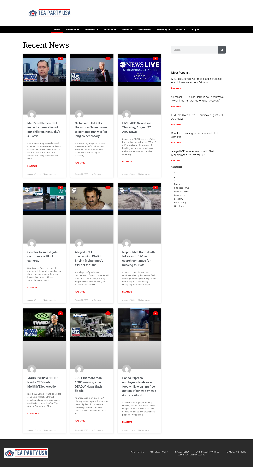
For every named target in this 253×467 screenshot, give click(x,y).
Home (57, 29)
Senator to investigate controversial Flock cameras (42, 256)
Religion (195, 29)
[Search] (222, 50)
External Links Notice (207, 452)
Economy (178, 198)
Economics (89, 29)
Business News (181, 187)
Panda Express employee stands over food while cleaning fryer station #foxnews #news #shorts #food (139, 386)
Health (179, 29)
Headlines (71, 29)
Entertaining (180, 202)
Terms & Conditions (235, 452)
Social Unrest (144, 29)
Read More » (33, 166)
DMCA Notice (137, 452)
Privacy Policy (181, 452)
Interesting (162, 29)
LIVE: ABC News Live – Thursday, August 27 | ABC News (138, 127)
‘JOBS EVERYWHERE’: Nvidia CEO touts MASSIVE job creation (42, 382)
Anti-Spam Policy (159, 452)
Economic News (182, 191)
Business (108, 29)
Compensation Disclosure (191, 455)
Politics (125, 29)
